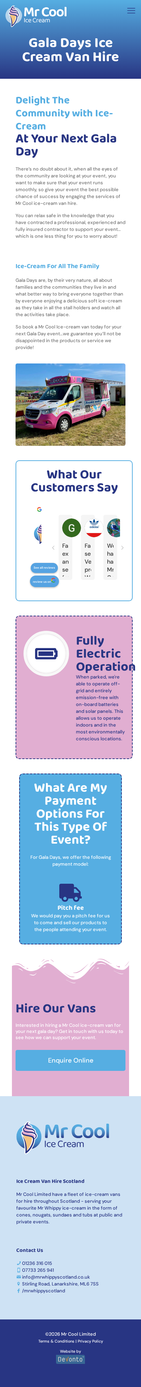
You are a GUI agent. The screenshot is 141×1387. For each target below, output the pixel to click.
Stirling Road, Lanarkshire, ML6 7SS (60, 1284)
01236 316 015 (37, 1263)
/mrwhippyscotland (43, 1291)
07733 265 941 (38, 1270)
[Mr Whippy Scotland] (36, 16)
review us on (42, 582)
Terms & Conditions (56, 1341)
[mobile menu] (131, 11)
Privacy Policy (90, 1341)
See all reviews (44, 568)
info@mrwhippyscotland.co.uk (56, 1277)
